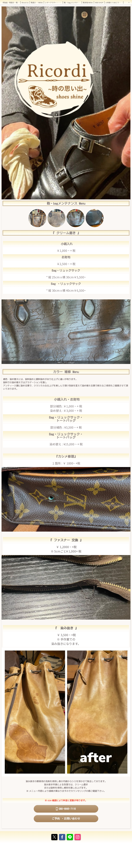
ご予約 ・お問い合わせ (66, 818)
